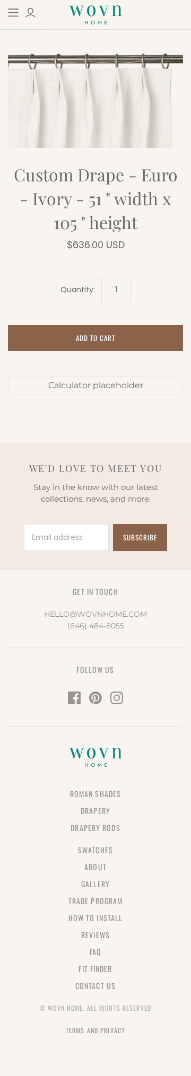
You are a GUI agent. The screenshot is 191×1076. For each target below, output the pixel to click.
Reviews (95, 934)
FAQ (95, 951)
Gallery (95, 883)
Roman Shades (95, 793)
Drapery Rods (95, 827)
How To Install (95, 917)
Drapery (95, 810)
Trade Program (95, 900)
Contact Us (95, 985)
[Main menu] (13, 12)
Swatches (95, 849)
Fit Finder (95, 968)
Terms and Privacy (95, 1030)
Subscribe (140, 537)
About (95, 866)
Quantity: (77, 290)
